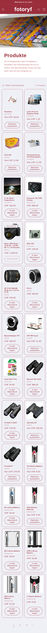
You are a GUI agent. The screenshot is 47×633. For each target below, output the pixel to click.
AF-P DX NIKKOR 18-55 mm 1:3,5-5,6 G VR (11, 290)
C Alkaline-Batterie (34, 596)
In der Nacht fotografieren (9, 199)
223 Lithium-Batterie (12, 551)
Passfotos (8, 112)
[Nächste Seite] (33, 625)
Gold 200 (7, 155)
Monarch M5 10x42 (34, 379)
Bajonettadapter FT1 (12, 336)
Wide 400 (30, 243)
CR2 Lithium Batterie (9, 597)
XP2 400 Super (32, 336)
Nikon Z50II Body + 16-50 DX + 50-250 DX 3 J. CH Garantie (12, 245)
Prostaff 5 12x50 (10, 423)
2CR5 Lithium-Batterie (32, 552)
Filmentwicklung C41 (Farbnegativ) (33, 156)
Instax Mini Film (10, 379)
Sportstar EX (32, 423)
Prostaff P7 (8, 466)
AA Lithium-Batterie (12, 507)
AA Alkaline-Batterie (34, 466)
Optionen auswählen (12, 125)
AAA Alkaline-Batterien (32, 508)
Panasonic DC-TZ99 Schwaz (34, 199)
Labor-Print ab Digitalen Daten (33, 112)
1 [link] (13, 625)
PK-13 (29, 288)
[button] (3, 9)
